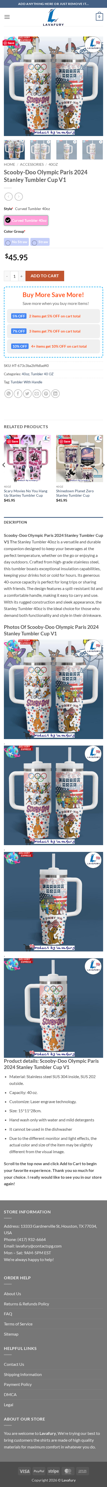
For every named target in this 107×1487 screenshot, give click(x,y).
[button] (7, 16)
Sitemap (11, 1333)
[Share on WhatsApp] (8, 393)
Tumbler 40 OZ (42, 374)
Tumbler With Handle (26, 382)
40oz (53, 164)
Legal (8, 1404)
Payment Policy (18, 1384)
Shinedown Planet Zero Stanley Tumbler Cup (75, 493)
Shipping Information (23, 1374)
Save (11, 43)
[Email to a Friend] (36, 393)
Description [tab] (15, 522)
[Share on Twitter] (27, 393)
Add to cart (45, 275)
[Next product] (8, 197)
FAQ (8, 1313)
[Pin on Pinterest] (46, 393)
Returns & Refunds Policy (26, 1303)
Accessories (32, 164)
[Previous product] (19, 197)
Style (8, 208)
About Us (12, 1293)
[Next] (94, 86)
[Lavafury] (53, 17)
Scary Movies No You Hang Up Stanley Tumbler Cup (25, 493)
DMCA (10, 1394)
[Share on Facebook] (18, 393)
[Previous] (12, 86)
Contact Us (14, 1364)
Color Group (14, 231)
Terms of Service (18, 1323)
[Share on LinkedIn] (55, 393)
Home (9, 164)
